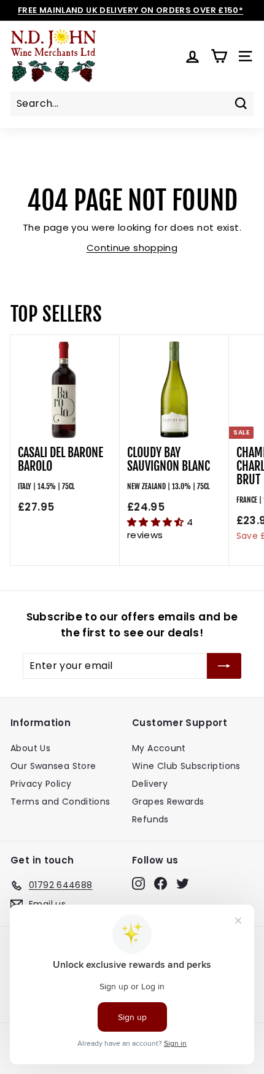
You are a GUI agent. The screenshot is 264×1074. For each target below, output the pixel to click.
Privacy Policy (40, 784)
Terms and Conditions (60, 801)
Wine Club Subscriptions (186, 766)
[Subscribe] (224, 666)
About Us (30, 748)
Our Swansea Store (53, 766)
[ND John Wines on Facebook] (160, 883)
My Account (159, 748)
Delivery (150, 784)
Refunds (150, 819)
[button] (157, 522)
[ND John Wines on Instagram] (138, 883)
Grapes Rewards (168, 801)
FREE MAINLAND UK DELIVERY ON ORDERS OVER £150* (130, 10)
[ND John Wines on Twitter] (182, 883)
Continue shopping (132, 247)
